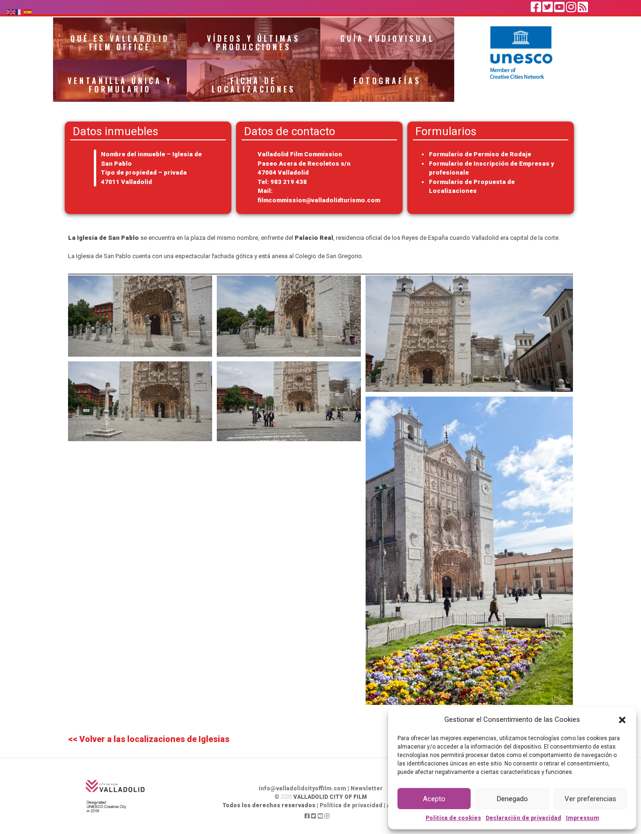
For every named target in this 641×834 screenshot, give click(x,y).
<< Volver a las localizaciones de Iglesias (148, 739)
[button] (622, 719)
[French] (19, 11)
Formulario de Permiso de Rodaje (480, 154)
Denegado (512, 799)
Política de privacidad (351, 805)
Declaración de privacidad (523, 818)
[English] (11, 11)
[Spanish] (28, 11)
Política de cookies (453, 818)
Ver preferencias (590, 799)
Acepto (434, 799)
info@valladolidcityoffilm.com (302, 788)
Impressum (582, 818)
